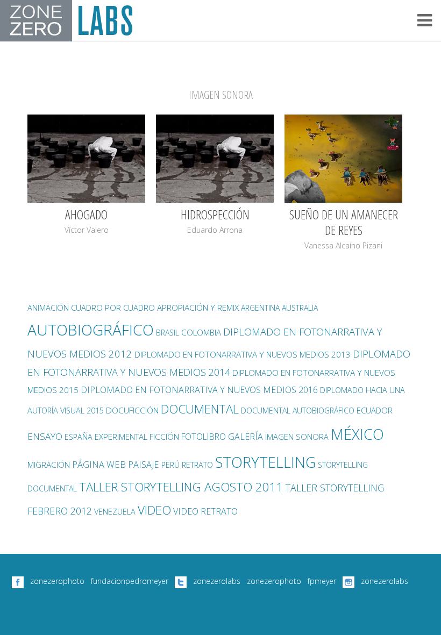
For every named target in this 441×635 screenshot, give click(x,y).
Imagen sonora (297, 436)
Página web (99, 464)
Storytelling (265, 462)
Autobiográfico (90, 329)
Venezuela (115, 511)
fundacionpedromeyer (129, 581)
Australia (300, 308)
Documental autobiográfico (297, 410)
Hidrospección (215, 214)
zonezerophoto (57, 581)
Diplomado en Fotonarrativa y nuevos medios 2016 (199, 390)
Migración (48, 464)
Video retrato (205, 511)
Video (154, 510)
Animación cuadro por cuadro (91, 307)
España (79, 437)
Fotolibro (203, 437)
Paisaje (143, 464)
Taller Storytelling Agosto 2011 (181, 487)
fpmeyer (322, 581)
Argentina (260, 308)
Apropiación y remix (198, 307)
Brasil (167, 332)
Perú (170, 465)
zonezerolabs (216, 581)
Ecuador (375, 410)
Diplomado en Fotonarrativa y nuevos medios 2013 (242, 354)
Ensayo (44, 436)
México (357, 434)
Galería (245, 437)
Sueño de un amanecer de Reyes (343, 222)
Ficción (164, 437)
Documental (200, 409)
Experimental (121, 436)
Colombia (201, 332)
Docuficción (132, 410)
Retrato (197, 465)
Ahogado (86, 214)
